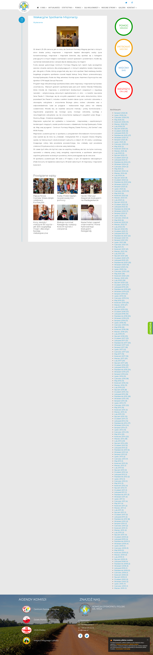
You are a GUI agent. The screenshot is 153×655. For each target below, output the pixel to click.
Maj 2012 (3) (118, 483)
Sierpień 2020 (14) (121, 267)
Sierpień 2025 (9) (121, 140)
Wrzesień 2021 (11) (121, 238)
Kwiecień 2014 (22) (121, 437)
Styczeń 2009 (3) (120, 559)
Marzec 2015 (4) (120, 412)
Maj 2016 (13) (119, 381)
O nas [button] (43, 7)
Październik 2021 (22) (122, 236)
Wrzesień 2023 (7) (121, 184)
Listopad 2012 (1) (120, 474)
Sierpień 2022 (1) (120, 213)
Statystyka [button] (67, 7)
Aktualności (54, 7)
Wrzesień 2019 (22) (121, 291)
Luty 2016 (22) (119, 387)
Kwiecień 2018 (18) (121, 329)
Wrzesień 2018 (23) (121, 318)
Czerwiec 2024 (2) (121, 167)
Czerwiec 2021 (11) (121, 245)
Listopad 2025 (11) (121, 133)
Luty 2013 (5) (119, 468)
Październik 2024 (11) (122, 162)
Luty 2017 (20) (119, 361)
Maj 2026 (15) (119, 120)
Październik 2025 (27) (122, 135)
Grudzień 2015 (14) (121, 392)
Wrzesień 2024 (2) (121, 164)
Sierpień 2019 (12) (121, 294)
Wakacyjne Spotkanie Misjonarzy (55, 17)
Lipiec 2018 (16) (120, 323)
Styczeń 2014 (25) (121, 443)
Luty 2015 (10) (119, 414)
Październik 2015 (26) (122, 396)
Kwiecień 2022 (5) (121, 222)
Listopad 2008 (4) (121, 561)
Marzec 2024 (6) (120, 173)
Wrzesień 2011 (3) (121, 497)
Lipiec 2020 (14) (120, 269)
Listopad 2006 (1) (121, 568)
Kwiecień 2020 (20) (121, 276)
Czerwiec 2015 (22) (121, 405)
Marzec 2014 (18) (120, 439)
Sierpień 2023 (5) (120, 187)
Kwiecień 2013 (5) (121, 463)
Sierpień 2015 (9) (120, 401)
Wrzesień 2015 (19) (121, 399)
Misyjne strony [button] (108, 7)
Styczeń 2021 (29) (121, 256)
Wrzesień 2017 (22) (121, 345)
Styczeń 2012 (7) (120, 488)
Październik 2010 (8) (122, 519)
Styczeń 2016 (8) (120, 390)
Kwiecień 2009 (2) (121, 553)
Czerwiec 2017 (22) (121, 352)
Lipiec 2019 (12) (120, 296)
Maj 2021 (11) (119, 247)
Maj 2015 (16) (119, 407)
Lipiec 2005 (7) (120, 584)
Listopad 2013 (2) (120, 448)
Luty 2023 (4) (119, 200)
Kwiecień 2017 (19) (121, 356)
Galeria (122, 7)
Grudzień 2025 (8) (121, 131)
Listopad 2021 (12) (121, 233)
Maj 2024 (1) (119, 169)
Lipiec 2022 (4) (120, 216)
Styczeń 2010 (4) (120, 535)
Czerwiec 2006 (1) (121, 573)
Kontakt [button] (131, 7)
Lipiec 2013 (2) (119, 457)
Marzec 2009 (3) (120, 555)
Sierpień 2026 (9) (121, 113)
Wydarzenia (38, 22)
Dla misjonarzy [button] (91, 7)
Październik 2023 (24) (122, 182)
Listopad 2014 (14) (121, 421)
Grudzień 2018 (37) (121, 312)
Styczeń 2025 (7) (120, 155)
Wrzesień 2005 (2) (121, 582)
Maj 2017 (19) (119, 354)
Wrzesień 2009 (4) (121, 544)
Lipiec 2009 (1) (120, 546)
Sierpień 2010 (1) (120, 523)
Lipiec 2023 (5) (120, 189)
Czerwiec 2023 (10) (121, 191)
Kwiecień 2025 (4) (121, 149)
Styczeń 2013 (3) (120, 470)
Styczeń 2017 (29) (121, 363)
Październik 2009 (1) (122, 541)
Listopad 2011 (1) (120, 492)
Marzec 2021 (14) (120, 251)
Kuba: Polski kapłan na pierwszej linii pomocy (66, 198)
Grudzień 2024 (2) (121, 158)
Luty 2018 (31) (119, 334)
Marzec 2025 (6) (120, 151)
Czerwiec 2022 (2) (121, 218)
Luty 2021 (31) (119, 254)
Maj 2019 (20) (119, 300)
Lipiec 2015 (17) (120, 403)
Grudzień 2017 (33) (121, 338)
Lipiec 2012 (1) (119, 479)
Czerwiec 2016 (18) (121, 379)
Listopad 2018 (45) (121, 314)
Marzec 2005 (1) (120, 588)
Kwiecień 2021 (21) (121, 249)
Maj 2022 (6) (119, 220)
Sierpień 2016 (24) (121, 374)
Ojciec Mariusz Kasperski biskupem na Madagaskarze (91, 198)
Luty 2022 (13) (119, 227)
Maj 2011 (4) (118, 503)
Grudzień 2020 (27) (121, 258)
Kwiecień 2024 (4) (121, 171)
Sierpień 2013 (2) (120, 454)
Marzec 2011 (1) (120, 508)
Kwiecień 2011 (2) (120, 506)
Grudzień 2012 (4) (121, 472)
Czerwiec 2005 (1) (121, 586)
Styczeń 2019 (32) (121, 309)
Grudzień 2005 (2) (121, 579)
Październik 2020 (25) (122, 262)
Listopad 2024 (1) (121, 160)
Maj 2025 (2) (119, 146)
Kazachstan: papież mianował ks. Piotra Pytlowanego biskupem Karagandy (90, 226)
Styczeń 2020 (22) (121, 282)
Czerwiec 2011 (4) (121, 501)
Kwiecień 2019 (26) (121, 303)
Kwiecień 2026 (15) (121, 122)
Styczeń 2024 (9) (120, 178)
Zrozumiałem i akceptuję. (123, 649)
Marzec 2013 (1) (120, 465)
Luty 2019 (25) (119, 307)
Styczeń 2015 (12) (120, 416)
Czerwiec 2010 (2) (121, 526)
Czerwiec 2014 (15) (121, 432)
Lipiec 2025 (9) (120, 142)
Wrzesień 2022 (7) (121, 211)
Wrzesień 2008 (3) (121, 566)
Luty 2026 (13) (119, 126)
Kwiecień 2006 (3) (121, 575)
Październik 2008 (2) (122, 564)
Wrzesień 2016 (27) (121, 372)
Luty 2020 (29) (119, 280)
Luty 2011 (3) (119, 510)
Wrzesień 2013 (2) (121, 452)
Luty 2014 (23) (119, 441)
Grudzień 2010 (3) (121, 515)
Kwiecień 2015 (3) (121, 410)
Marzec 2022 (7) (120, 224)
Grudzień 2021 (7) (121, 231)
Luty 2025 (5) (119, 153)
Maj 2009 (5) (119, 550)
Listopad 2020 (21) (121, 260)
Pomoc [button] (78, 7)
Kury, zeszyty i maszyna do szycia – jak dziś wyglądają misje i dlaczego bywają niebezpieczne (43, 227)
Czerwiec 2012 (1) (121, 481)
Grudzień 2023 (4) (121, 180)
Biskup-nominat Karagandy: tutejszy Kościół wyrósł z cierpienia (66, 225)
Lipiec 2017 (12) (120, 349)
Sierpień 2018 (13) (121, 321)
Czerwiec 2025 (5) (121, 144)
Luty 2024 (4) (119, 175)
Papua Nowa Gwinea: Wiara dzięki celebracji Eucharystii (43, 199)
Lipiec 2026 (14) (120, 115)
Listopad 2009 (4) (121, 539)
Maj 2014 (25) (119, 434)
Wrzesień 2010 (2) (121, 521)
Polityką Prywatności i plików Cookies (127, 644)
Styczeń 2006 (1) (120, 577)
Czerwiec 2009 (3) (121, 548)
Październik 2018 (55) (122, 316)
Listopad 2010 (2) (121, 517)
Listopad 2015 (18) (121, 394)
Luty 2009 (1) (119, 557)
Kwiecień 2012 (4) (121, 486)
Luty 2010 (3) (119, 532)
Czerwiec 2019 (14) (121, 298)
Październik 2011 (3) (121, 495)
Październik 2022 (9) (122, 209)
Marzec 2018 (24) (121, 332)
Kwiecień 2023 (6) (121, 196)
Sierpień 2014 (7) (120, 428)
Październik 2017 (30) (122, 343)
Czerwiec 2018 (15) (121, 325)
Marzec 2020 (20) (121, 278)
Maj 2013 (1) (118, 461)
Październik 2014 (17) (122, 423)
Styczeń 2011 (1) (120, 512)
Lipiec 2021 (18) (120, 242)
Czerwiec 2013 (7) (121, 459)
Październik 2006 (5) (122, 570)
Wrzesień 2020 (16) (121, 265)
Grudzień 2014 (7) (121, 419)
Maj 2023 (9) (119, 193)
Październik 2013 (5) (122, 450)
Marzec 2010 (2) (120, 530)
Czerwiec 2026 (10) (121, 117)
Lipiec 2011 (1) (119, 499)
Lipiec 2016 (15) (120, 376)
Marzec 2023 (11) (120, 198)
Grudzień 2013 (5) (121, 445)
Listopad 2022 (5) (121, 207)
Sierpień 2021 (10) (121, 240)
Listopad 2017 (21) (121, 341)
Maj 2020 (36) (119, 274)
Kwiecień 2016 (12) (121, 383)
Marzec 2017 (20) (121, 358)
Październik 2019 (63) (122, 289)
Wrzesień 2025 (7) (121, 138)
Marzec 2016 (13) (120, 385)
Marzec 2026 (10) (121, 124)
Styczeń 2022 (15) (121, 229)
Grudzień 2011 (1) (120, 490)
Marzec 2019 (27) (121, 305)
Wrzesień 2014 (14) (121, 425)
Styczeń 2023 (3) (120, 202)
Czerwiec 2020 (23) (121, 271)
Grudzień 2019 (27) (121, 285)
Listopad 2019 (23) (121, 287)
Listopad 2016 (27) (121, 367)
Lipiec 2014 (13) (120, 430)
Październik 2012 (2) (122, 477)
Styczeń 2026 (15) (121, 129)
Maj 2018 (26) (119, 327)
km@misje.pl (83, 630)
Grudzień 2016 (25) (121, 365)
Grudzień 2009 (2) (121, 537)
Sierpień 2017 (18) (121, 347)
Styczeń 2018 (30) (121, 336)
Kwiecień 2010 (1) (121, 528)
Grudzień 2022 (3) (121, 204)
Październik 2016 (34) (122, 370)
